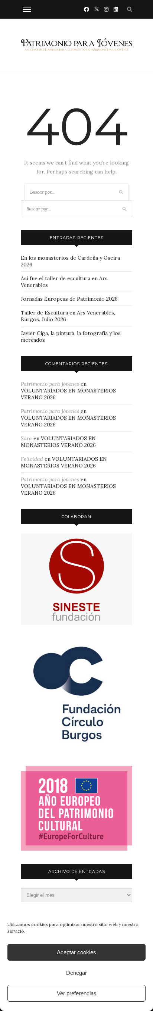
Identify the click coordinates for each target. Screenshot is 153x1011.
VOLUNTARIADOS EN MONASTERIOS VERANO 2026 (58, 441)
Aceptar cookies (76, 952)
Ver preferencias (77, 993)
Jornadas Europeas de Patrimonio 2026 (69, 298)
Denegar (76, 973)
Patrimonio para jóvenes (50, 384)
